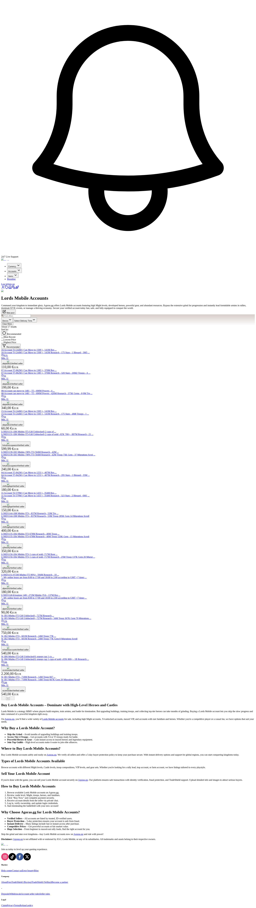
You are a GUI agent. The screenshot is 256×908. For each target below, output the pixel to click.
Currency (12, 266)
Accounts (12, 271)
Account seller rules (30, 894)
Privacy (10, 905)
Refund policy (26, 905)
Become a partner (60, 882)
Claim (4, 905)
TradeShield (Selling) (42, 882)
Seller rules (45, 894)
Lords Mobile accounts (53, 719)
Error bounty (28, 870)
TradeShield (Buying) (21, 882)
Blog (36, 870)
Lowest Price (10, 339)
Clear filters (7, 324)
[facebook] (19, 856)
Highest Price (10, 342)
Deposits (5, 894)
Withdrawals (15, 894)
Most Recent (9, 337)
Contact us (17, 870)
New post (10, 313)
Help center (6, 870)
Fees (9, 882)
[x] (27, 856)
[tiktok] (12, 856)
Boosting (11, 279)
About (4, 882)
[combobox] (7, 319)
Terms (17, 905)
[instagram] (5, 856)
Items (10, 276)
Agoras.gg (9, 719)
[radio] (4, 333)
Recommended (14, 334)
